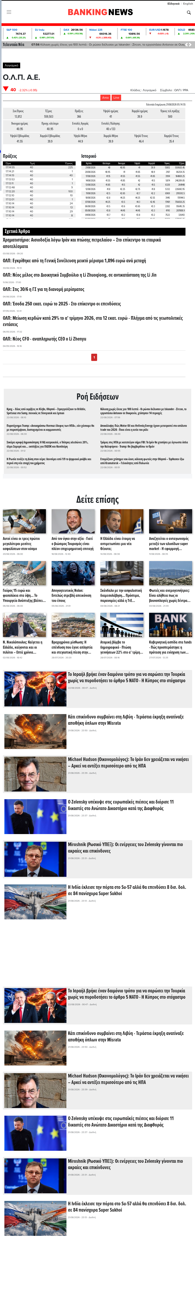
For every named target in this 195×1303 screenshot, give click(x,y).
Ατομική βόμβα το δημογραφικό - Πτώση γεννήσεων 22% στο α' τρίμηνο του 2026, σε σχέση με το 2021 (121, 647)
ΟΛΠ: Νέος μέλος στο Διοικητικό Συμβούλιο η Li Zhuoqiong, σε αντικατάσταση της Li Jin (80, 275)
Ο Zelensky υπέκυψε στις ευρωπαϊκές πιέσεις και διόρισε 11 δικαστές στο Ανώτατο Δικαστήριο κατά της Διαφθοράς (121, 805)
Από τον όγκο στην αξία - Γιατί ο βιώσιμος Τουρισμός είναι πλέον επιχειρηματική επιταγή (73, 543)
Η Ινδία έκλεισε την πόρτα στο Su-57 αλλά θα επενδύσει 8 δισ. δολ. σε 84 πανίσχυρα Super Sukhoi (127, 890)
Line (116, 98)
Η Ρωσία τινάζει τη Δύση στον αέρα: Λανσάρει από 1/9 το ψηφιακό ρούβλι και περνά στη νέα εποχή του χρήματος (49, 461)
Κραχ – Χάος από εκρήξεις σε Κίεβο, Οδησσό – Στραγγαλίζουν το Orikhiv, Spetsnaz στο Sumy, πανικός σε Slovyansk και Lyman (46, 411)
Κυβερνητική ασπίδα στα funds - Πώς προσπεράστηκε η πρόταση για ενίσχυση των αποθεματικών (170, 647)
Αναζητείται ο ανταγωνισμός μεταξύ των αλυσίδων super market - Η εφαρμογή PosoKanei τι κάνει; (169, 543)
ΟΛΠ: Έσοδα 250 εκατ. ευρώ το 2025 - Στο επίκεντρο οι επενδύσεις (62, 304)
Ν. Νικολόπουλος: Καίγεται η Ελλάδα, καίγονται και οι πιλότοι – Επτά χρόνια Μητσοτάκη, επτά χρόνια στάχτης (22, 647)
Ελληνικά (174, 3)
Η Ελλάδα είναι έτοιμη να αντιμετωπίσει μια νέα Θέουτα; (117, 543)
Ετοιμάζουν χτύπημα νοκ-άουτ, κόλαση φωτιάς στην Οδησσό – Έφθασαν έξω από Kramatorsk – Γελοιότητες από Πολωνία (142, 461)
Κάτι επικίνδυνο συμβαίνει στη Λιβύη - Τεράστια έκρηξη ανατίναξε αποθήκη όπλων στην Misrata (126, 720)
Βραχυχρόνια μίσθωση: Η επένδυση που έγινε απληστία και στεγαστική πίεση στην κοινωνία (72, 647)
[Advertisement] (97, 956)
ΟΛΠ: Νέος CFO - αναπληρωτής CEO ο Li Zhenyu (44, 339)
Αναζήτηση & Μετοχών (189, 12)
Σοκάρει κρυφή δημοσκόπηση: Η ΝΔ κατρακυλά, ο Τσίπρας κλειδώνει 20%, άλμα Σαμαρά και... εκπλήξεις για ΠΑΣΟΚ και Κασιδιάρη (47, 445)
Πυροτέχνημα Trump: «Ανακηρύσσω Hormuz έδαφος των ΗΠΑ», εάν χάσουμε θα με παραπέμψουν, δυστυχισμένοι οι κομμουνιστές (50, 428)
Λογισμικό (11, 65)
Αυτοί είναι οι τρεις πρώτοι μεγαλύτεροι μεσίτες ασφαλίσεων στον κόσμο (21, 543)
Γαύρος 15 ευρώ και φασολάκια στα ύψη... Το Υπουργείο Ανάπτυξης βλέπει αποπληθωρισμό (23, 595)
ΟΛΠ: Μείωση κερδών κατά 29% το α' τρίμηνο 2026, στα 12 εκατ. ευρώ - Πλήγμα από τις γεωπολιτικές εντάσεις (93, 321)
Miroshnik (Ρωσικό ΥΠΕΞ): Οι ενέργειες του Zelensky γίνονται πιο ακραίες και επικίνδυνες (125, 848)
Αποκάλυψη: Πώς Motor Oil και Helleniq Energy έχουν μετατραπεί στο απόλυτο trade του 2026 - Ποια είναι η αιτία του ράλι (143, 428)
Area (105, 98)
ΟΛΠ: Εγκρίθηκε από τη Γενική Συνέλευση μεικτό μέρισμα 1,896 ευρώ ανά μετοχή (74, 261)
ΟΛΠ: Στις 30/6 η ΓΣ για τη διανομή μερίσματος (43, 289)
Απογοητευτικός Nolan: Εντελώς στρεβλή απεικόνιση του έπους (71, 595)
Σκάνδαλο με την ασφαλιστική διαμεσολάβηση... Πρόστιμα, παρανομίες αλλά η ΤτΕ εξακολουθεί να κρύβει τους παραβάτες (121, 595)
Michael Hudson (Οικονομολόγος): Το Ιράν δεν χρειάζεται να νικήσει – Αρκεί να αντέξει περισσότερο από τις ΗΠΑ (128, 763)
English (188, 3)
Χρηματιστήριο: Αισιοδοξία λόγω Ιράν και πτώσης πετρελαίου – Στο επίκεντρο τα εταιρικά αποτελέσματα (82, 243)
